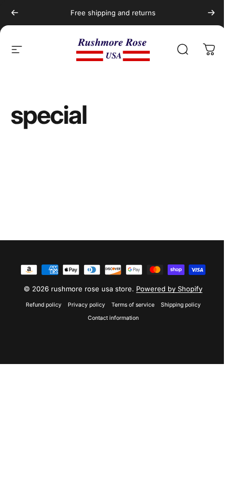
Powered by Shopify (169, 288)
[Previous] (14, 12)
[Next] (211, 12)
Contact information (113, 318)
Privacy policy (86, 304)
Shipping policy (181, 304)
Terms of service (133, 304)
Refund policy (43, 304)
